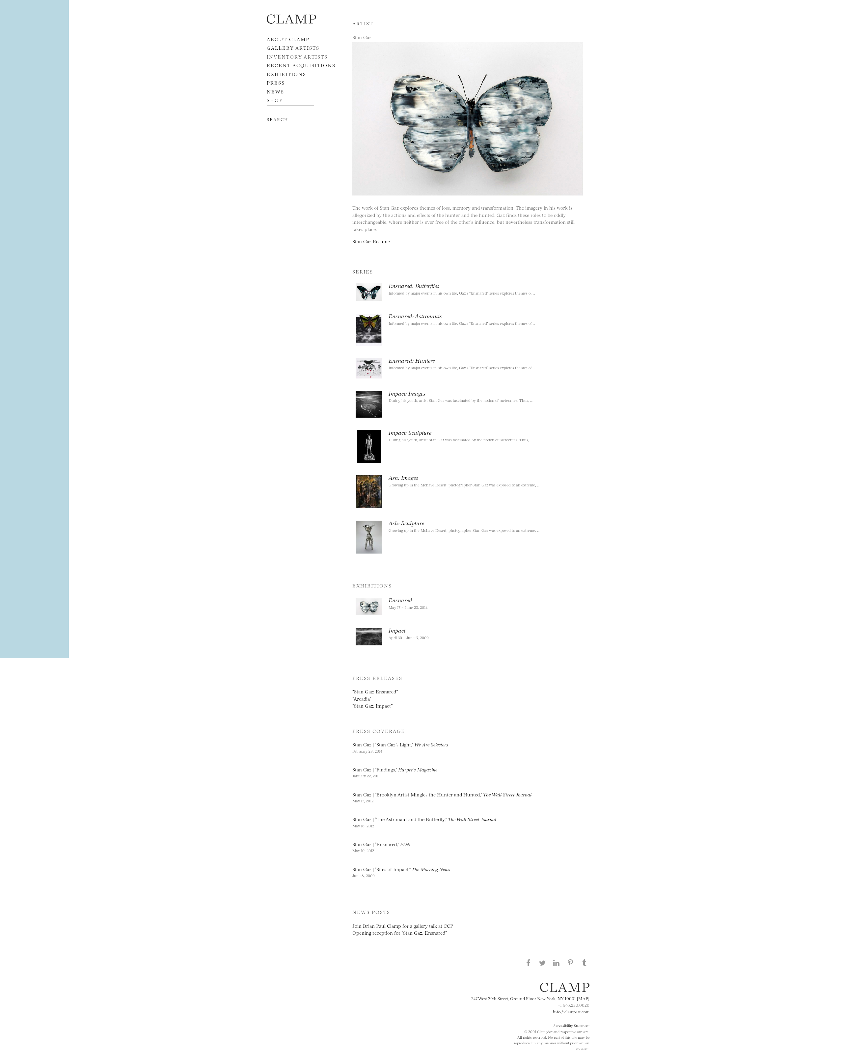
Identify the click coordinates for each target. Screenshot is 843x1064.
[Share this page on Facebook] (528, 962)
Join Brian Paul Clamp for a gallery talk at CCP (402, 925)
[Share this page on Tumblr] (584, 962)
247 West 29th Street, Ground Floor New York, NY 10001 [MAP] (530, 998)
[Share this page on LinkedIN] (556, 962)
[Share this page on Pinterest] (570, 962)
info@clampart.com (571, 1011)
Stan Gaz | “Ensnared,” (381, 844)
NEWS (275, 91)
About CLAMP (288, 39)
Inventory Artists (297, 56)
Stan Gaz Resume (371, 241)
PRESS (276, 82)
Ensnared (400, 599)
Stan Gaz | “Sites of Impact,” (401, 869)
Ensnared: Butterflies (414, 285)
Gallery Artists (293, 47)
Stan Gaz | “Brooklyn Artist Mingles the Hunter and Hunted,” (441, 794)
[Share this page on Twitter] (542, 962)
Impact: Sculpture (410, 432)
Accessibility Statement (571, 1025)
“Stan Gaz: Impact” (372, 705)
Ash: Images (403, 477)
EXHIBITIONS (286, 74)
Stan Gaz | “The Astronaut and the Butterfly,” (424, 819)
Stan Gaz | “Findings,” (394, 769)
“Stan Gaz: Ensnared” (375, 691)
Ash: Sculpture (406, 522)
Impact (397, 630)
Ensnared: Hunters (412, 360)
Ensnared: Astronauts (415, 315)
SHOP (275, 100)
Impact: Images (407, 393)
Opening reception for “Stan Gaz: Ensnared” (399, 932)
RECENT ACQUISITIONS (301, 65)
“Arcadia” (361, 698)
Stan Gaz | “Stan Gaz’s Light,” (400, 744)
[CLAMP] (291, 21)
